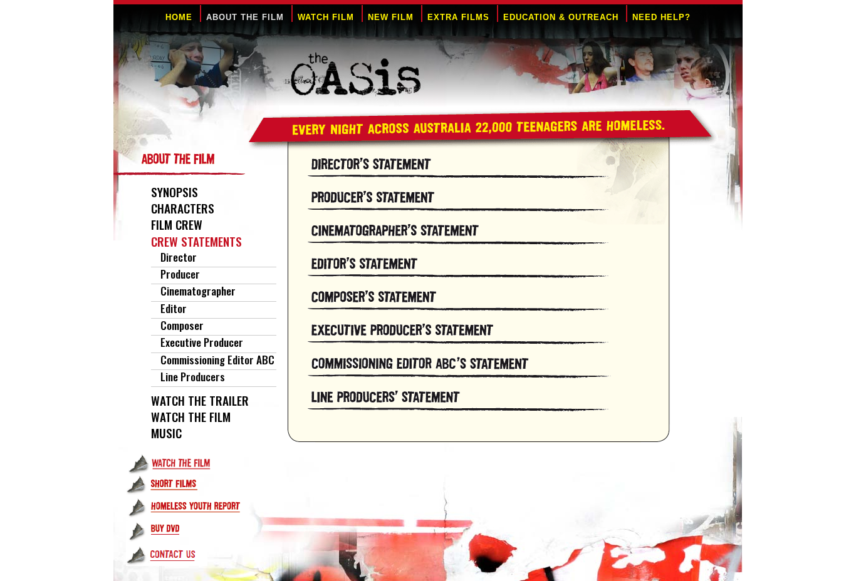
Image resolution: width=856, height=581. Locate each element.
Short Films (194, 485)
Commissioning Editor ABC (217, 359)
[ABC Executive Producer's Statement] (491, 374)
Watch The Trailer (200, 400)
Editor (173, 308)
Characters (182, 208)
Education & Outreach (561, 17)
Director (178, 257)
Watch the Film (194, 463)
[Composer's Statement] (491, 307)
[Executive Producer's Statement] (491, 340)
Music (166, 433)
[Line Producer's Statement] (491, 407)
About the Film (245, 17)
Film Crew (176, 224)
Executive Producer (201, 342)
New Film (391, 17)
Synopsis (174, 192)
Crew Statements (196, 241)
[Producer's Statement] (491, 207)
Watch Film (326, 17)
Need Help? (661, 17)
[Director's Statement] (491, 172)
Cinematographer (198, 290)
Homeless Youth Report (194, 508)
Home (178, 17)
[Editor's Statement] (491, 273)
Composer (182, 325)
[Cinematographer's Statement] (491, 240)
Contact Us (194, 556)
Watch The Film (191, 417)
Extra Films (458, 17)
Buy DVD (194, 533)
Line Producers (192, 376)
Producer (180, 273)
